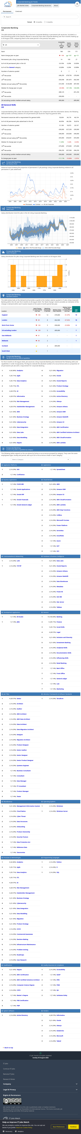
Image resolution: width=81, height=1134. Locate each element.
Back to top (9, 1048)
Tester (19, 796)
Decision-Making (22, 939)
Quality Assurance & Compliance (53, 965)
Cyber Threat (21, 816)
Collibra (59, 515)
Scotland (5, 346)
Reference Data (22, 847)
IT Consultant (21, 786)
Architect (20, 704)
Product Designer (23, 745)
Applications (47, 465)
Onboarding (21, 827)
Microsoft (60, 1036)
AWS (18, 412)
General (11, 67)
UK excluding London (9, 330)
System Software (9, 1011)
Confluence (20, 474)
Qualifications (8, 965)
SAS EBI (59, 597)
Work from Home (8, 325)
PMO (58, 985)
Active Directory (62, 396)
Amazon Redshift (62, 417)
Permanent (7, 11)
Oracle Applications (23, 489)
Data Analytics (22, 381)
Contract (18, 11)
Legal (58, 632)
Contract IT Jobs (9, 1069)
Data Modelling (22, 437)
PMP (18, 1006)
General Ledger (62, 679)
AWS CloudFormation (64, 437)
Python (59, 862)
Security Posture (22, 837)
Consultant (20, 776)
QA (58, 990)
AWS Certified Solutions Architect (68, 432)
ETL (18, 386)
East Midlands (6, 335)
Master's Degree (22, 995)
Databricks (60, 1031)
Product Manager (23, 791)
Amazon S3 (60, 422)
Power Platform (62, 525)
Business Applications (10, 480)
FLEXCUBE (20, 484)
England (4, 315)
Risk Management (23, 401)
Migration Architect (23, 740)
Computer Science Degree (25, 985)
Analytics (20, 370)
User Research (21, 960)
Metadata (60, 586)
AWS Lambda (61, 443)
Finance (59, 622)
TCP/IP (19, 566)
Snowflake (60, 536)
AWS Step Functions (63, 510)
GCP (58, 546)
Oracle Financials (22, 500)
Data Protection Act (23, 842)
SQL (58, 872)
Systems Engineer (23, 765)
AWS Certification (63, 427)
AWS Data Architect (23, 719)
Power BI (60, 592)
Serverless (60, 530)
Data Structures (22, 821)
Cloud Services (47, 480)
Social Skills (61, 627)
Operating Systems (49, 802)
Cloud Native (21, 811)
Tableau (59, 607)
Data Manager (21, 781)
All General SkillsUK (8, 106)
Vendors (46, 1011)
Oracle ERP (20, 494)
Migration (60, 370)
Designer (20, 735)
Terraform (60, 698)
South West (6, 351)
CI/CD (19, 929)
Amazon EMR (61, 412)
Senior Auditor (22, 750)
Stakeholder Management (26, 406)
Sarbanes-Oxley (62, 995)
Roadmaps (20, 955)
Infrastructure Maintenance (26, 944)
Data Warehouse (62, 581)
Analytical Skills (62, 648)
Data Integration (22, 427)
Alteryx (59, 401)
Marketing (60, 689)
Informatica (21, 396)
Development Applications (12, 612)
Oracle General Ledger (24, 505)
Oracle (59, 376)
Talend (59, 1041)
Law (58, 684)
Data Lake (20, 432)
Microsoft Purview (63, 520)
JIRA (18, 622)
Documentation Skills (64, 653)
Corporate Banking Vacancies (41, 5)
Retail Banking (61, 663)
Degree (19, 443)
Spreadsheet (61, 469)
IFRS (58, 980)
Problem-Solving (22, 950)
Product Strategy (62, 386)
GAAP (58, 975)
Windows (60, 806)
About (56, 5)
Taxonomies (21, 852)
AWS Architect (21, 714)
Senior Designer (22, 755)
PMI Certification (22, 1000)
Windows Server (62, 811)
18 (76, 320)
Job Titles (6, 694)
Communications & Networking (13, 556)
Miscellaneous (8, 802)
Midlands (5, 341)
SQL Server (60, 602)
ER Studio (20, 617)
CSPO (18, 990)
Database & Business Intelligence (53, 556)
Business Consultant (24, 771)
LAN (18, 561)
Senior (19, 698)
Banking (59, 617)
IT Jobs (5, 1063)
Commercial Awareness (25, 934)
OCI (58, 551)
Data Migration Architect (25, 729)
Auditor (19, 709)
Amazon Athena (62, 406)
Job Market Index (23, 5)
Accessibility (61, 391)
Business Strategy (23, 417)
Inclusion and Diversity (64, 637)
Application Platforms (10, 465)
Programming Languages (51, 858)
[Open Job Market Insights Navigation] (77, 4)
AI (17, 391)
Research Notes (9, 1079)
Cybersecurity (21, 422)
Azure (59, 541)
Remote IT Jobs (8, 1074)
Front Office (61, 673)
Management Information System (28, 806)
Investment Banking (64, 642)
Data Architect (22, 724)
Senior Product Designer (25, 760)
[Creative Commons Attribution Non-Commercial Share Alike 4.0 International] (32, 1100)
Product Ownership (23, 832)
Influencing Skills (62, 658)
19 (76, 315)
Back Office (60, 668)
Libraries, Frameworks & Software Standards (57, 694)
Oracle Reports (62, 381)
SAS (18, 469)
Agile (18, 376)
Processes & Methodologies (12, 858)
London (4, 320)
